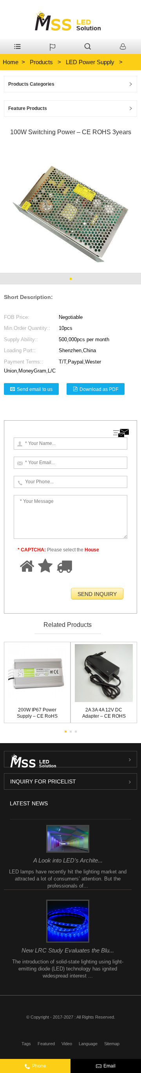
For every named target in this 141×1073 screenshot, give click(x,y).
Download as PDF (99, 389)
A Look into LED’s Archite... (68, 860)
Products (41, 62)
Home (10, 62)
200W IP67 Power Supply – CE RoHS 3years (37, 714)
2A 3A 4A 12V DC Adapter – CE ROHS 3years (104, 714)
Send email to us (34, 389)
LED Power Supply (90, 62)
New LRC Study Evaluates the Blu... (68, 950)
